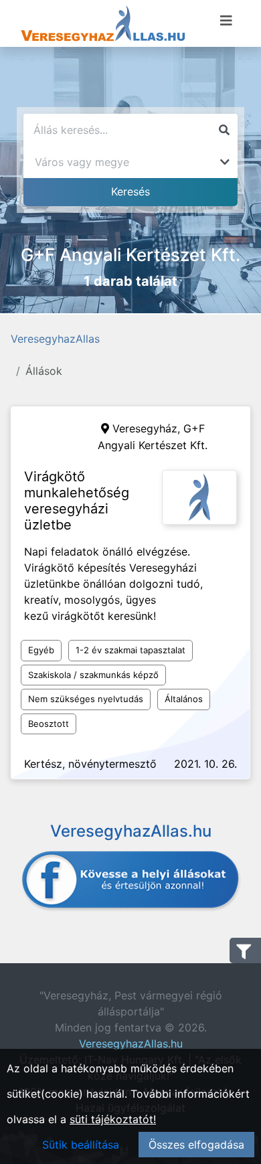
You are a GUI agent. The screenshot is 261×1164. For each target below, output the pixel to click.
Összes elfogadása (196, 1144)
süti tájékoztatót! (113, 1119)
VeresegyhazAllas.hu (131, 1043)
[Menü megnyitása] (226, 20)
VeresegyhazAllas (55, 338)
